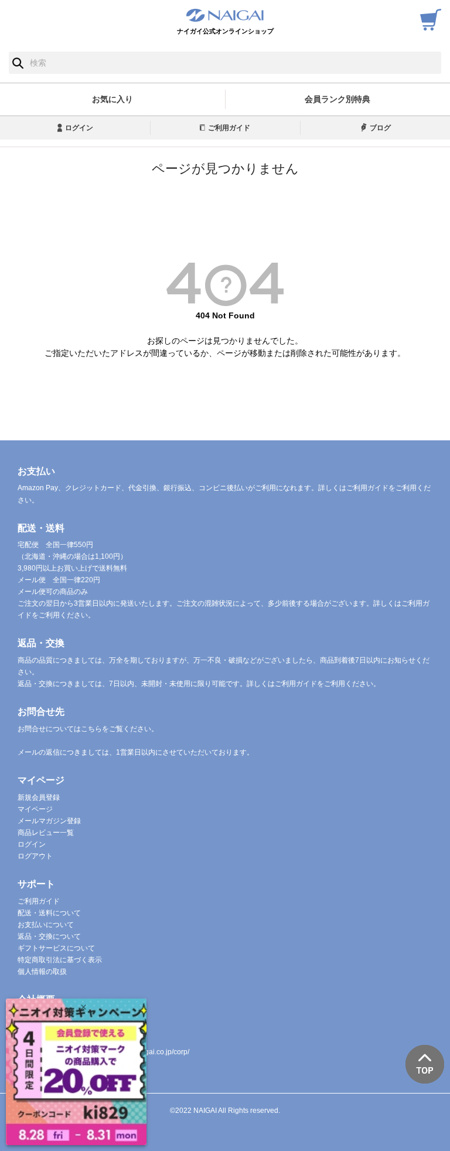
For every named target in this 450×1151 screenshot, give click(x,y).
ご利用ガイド (229, 128)
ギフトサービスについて (56, 948)
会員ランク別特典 (337, 99)
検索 (18, 63)
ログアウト (35, 856)
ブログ (380, 128)
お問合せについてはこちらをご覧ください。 (88, 729)
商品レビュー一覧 (46, 833)
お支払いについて (46, 925)
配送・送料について (49, 913)
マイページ (35, 809)
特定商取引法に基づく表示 (60, 960)
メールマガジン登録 (49, 821)
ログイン (79, 128)
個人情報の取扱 (42, 971)
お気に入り (112, 99)
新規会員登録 (39, 797)
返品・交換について (49, 936)
